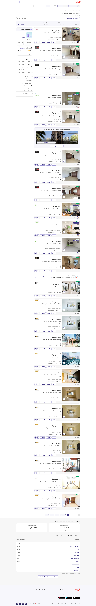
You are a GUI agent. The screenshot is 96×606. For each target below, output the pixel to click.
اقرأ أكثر (30, 53)
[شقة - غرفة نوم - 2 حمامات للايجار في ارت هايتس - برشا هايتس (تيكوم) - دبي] (57, 307)
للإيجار (69, 2)
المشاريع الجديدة (63, 2)
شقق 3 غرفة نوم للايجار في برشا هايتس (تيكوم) (25, 72)
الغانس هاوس (76, 555)
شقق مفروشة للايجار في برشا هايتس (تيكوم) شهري (24, 70)
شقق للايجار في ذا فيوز (29, 82)
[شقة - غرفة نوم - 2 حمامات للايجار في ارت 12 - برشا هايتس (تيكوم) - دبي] (57, 466)
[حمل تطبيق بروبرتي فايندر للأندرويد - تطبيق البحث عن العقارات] (69, 598)
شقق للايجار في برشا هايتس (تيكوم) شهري (26, 69)
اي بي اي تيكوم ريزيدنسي (74, 546)
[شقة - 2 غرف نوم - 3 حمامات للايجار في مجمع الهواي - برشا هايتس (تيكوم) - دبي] (57, 264)
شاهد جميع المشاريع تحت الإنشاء (57, 146)
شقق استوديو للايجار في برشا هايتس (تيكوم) (26, 67)
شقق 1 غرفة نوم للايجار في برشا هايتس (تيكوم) (25, 61)
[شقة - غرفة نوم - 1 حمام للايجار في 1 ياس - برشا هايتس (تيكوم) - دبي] (57, 71)
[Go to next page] (35, 515)
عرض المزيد (22, 24)
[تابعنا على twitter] (20, 604)
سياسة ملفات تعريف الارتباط (62, 603)
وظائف (62, 594)
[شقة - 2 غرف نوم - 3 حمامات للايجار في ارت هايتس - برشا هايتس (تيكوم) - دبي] (57, 377)
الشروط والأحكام (77, 603)
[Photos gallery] (71, 34)
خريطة (76, 18)
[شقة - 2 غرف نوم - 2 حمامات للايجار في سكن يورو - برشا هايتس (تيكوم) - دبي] (57, 289)
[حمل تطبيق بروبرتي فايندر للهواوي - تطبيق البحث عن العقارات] (61, 598)
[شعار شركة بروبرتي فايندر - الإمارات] (77, 2)
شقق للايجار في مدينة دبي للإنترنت (27, 85)
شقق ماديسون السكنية (75, 558)
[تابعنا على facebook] (23, 604)
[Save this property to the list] (38, 42)
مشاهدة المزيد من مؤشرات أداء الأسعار (48, 577)
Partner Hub (45, 592)
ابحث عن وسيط (50, 2)
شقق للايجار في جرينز (29, 80)
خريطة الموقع (54, 603)
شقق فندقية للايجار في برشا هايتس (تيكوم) (26, 66)
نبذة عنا (62, 592)
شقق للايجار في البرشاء (29, 79)
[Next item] (17, 39)
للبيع (72, 2)
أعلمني (43, 276)
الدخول (17, 2)
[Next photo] (79, 34)
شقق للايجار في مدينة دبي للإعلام (27, 83)
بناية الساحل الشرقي (75, 564)
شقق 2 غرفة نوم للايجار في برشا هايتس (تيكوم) (25, 64)
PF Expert (45, 594)
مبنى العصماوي (76, 570)
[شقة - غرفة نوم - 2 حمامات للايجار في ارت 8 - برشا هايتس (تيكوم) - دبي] (57, 53)
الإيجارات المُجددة (32, 525)
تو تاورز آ (77, 549)
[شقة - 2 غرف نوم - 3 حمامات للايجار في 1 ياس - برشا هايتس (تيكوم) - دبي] (57, 193)
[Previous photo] (63, 34)
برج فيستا (77, 561)
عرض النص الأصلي (22, 48)
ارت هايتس (77, 552)
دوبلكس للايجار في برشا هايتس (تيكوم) (26, 74)
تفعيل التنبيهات (69, 18)
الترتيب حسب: (24, 18)
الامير (78, 567)
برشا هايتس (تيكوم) (74, 6)
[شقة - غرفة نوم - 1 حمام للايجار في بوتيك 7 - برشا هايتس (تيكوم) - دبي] (57, 35)
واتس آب (42, 42)
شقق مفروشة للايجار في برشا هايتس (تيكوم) (26, 63)
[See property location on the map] (64, 39)
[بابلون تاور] (57, 137)
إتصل (53, 42)
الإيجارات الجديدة (65, 525)
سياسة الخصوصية (70, 603)
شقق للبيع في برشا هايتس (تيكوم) (27, 90)
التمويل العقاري (44, 2)
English (39, 603)
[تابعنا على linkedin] (17, 604)
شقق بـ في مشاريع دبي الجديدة (28, 95)
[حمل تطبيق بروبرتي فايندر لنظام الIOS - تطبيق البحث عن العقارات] (76, 598)
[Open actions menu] (35, 42)
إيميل (48, 42)
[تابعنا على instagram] (26, 604)
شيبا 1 (78, 543)
